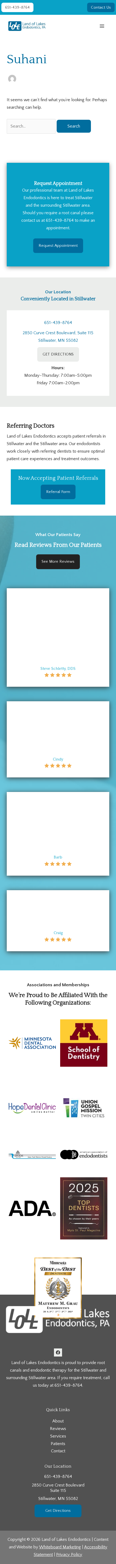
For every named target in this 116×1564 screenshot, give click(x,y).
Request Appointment (58, 245)
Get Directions (58, 1510)
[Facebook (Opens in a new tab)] (58, 1352)
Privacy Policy (69, 1554)
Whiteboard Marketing (60, 1547)
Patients (58, 1443)
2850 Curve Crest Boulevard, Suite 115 (58, 332)
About (58, 1421)
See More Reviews (58, 561)
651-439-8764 (60, 220)
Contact (58, 1451)
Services (58, 1436)
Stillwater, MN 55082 (58, 340)
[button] (17, 7)
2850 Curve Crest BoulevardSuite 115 (58, 1492)
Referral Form (58, 491)
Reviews (58, 1428)
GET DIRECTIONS (58, 354)
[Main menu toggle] (102, 26)
